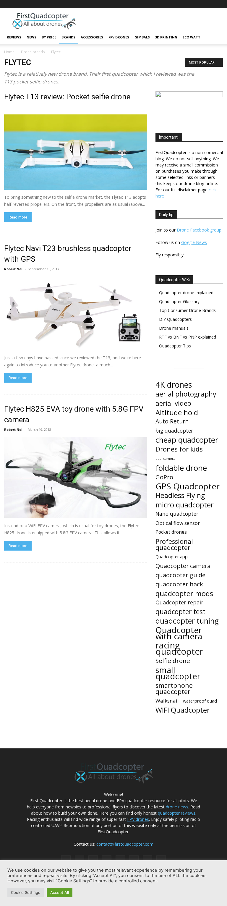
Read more (18, 217)
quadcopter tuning (187, 621)
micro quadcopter (184, 504)
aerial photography (185, 394)
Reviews (14, 37)
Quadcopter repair (179, 602)
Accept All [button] (59, 892)
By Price (49, 37)
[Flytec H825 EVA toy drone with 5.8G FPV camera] (75, 477)
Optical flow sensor (177, 523)
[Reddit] (179, 4)
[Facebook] (150, 4)
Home (9, 51)
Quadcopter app (171, 556)
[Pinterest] (169, 4)
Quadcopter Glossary (179, 301)
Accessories (92, 37)
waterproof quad (200, 701)
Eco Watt (191, 37)
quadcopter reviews (176, 813)
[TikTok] (189, 4)
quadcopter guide (180, 575)
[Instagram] (159, 4)
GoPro (164, 477)
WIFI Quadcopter (182, 710)
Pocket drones (171, 532)
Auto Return (172, 421)
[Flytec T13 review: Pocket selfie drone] (75, 152)
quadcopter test (180, 612)
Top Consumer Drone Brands (187, 310)
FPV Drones (118, 37)
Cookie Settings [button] (25, 892)
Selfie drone (172, 661)
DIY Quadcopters (175, 319)
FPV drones (138, 819)
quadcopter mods (184, 593)
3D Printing (166, 37)
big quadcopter (174, 431)
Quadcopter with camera (178, 633)
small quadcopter (177, 673)
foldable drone (181, 468)
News (31, 37)
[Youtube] (218, 4)
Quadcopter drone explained (186, 292)
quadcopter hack (179, 584)
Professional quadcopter (174, 544)
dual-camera (165, 459)
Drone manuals (174, 328)
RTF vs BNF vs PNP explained (187, 337)
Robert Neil (14, 269)
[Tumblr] (198, 4)
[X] (208, 4)
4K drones (173, 385)
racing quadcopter (179, 648)
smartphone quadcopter (174, 688)
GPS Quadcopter (187, 486)
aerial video (173, 403)
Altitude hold (176, 412)
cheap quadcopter (186, 440)
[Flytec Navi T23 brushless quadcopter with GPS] (75, 313)
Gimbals (142, 37)
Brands (68, 37)
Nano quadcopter (176, 514)
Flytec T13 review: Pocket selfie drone (67, 96)
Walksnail (167, 701)
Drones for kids (179, 449)
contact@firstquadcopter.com (124, 844)
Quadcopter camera (182, 566)
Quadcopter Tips (175, 346)
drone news (177, 807)
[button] (216, 37)
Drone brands (33, 51)
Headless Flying (180, 495)
